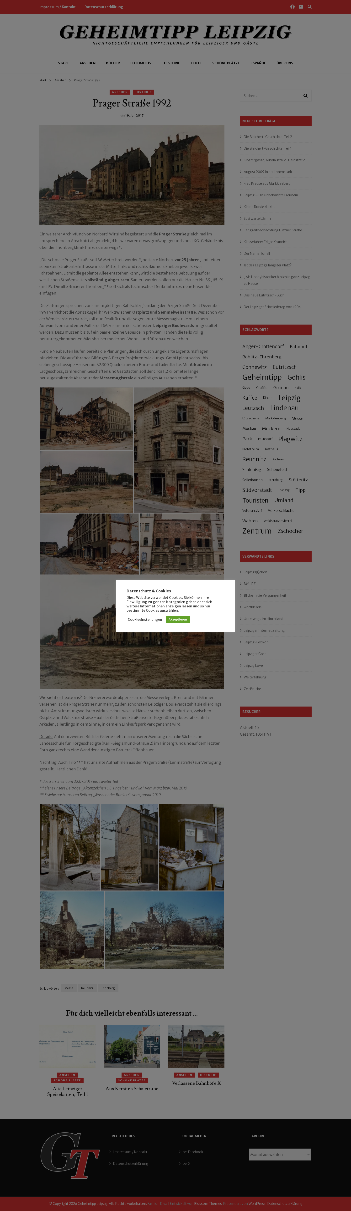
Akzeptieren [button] (178, 619)
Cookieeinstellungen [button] (145, 619)
